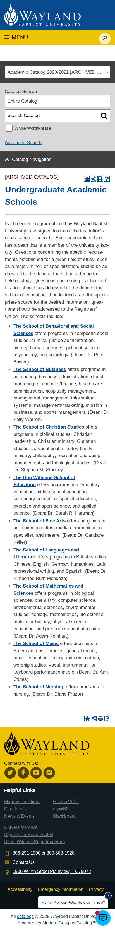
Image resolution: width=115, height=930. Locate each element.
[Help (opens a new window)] (107, 179)
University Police (21, 827)
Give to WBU (66, 801)
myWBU (61, 809)
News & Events (19, 816)
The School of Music (36, 643)
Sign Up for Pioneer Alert (28, 834)
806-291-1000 (26, 853)
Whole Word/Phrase (33, 128)
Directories (15, 809)
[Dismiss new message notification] (108, 895)
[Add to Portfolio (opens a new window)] (87, 179)
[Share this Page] (93, 179)
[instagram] (49, 773)
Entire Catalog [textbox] (22, 101)
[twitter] (10, 773)
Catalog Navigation (31, 159)
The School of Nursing (38, 686)
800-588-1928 (61, 853)
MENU (19, 37)
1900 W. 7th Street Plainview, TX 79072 (52, 871)
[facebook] (23, 773)
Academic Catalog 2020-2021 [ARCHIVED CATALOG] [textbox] (59, 72)
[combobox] (57, 72)
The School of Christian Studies (48, 427)
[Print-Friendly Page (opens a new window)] (100, 179)
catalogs (25, 916)
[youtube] (36, 773)
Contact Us (24, 862)
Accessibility (20, 889)
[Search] (104, 115)
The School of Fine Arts (39, 521)
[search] (105, 36)
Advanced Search (23, 142)
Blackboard (64, 816)
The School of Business (39, 369)
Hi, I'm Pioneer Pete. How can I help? (73, 902)
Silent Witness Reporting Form (34, 841)
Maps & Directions (22, 801)
